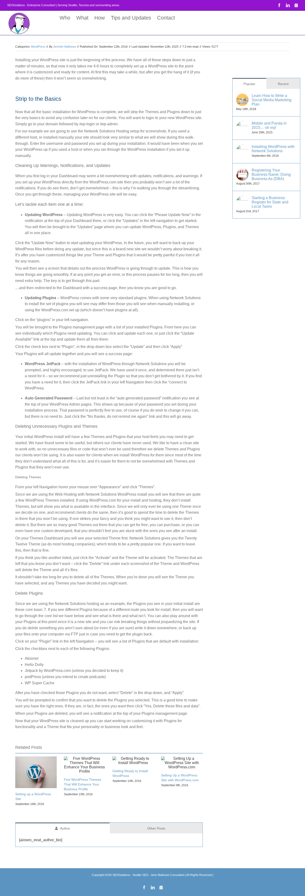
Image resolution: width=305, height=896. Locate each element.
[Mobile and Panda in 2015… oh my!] (242, 124)
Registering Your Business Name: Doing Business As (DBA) (271, 174)
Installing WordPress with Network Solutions (273, 149)
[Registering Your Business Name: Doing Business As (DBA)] (242, 171)
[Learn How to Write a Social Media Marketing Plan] (242, 97)
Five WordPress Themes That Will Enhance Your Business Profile (82, 784)
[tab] (62, 828)
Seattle (72, 5)
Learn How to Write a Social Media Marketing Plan (271, 100)
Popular (249, 84)
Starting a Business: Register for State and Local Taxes (270, 202)
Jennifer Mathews (64, 46)
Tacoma (84, 5)
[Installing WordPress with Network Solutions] (242, 148)
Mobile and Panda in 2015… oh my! (269, 125)
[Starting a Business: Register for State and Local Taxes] (242, 199)
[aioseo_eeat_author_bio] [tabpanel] (40, 840)
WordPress (38, 46)
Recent (283, 84)
